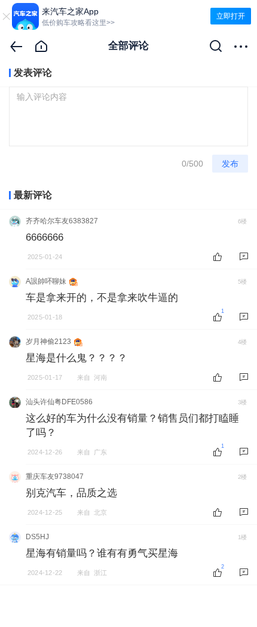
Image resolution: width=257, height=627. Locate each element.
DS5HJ (37, 537)
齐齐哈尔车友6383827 (62, 221)
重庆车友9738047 (55, 476)
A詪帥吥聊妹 (46, 281)
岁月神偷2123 (48, 341)
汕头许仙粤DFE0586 (59, 402)
